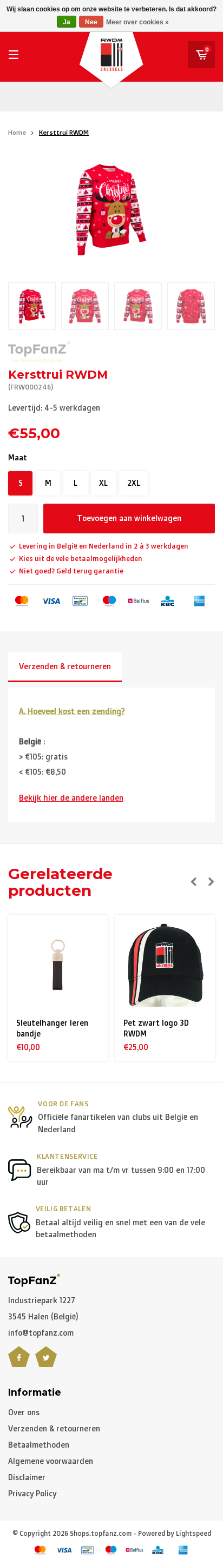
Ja (66, 22)
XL (103, 482)
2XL (133, 482)
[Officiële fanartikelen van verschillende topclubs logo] (34, 1279)
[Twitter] (46, 1363)
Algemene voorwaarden (50, 1460)
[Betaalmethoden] (21, 601)
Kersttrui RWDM (64, 132)
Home (17, 132)
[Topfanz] (39, 352)
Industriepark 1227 (41, 1300)
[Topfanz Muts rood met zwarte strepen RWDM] (165, 965)
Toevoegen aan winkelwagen (129, 518)
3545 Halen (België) (43, 1316)
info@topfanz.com (41, 1332)
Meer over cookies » (137, 22)
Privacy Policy (32, 1493)
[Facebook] (19, 1363)
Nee (91, 22)
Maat (17, 457)
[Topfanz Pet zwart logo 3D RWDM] (58, 965)
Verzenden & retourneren (65, 666)
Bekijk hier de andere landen (71, 797)
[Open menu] (13, 54)
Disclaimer (26, 1477)
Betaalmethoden (38, 1444)
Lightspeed (193, 1533)
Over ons (24, 1412)
